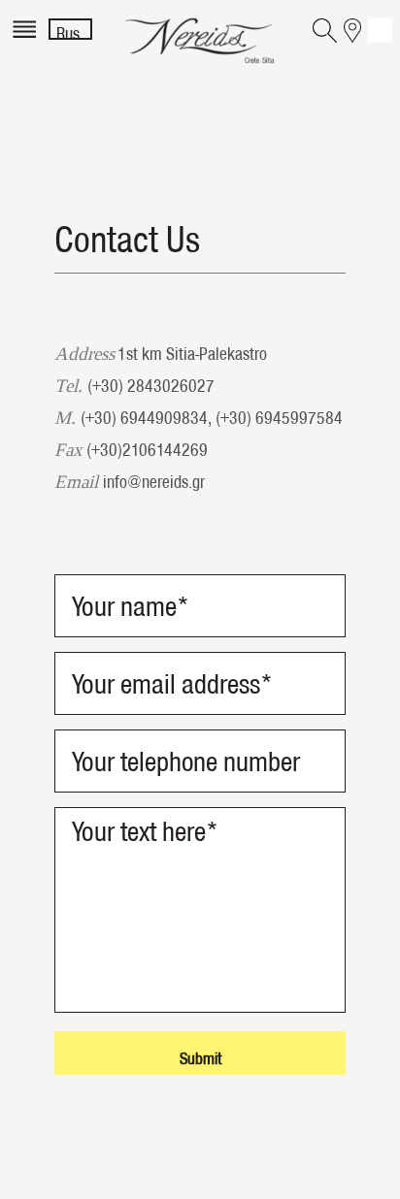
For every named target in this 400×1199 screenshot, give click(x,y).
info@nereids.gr (154, 481)
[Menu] (26, 41)
